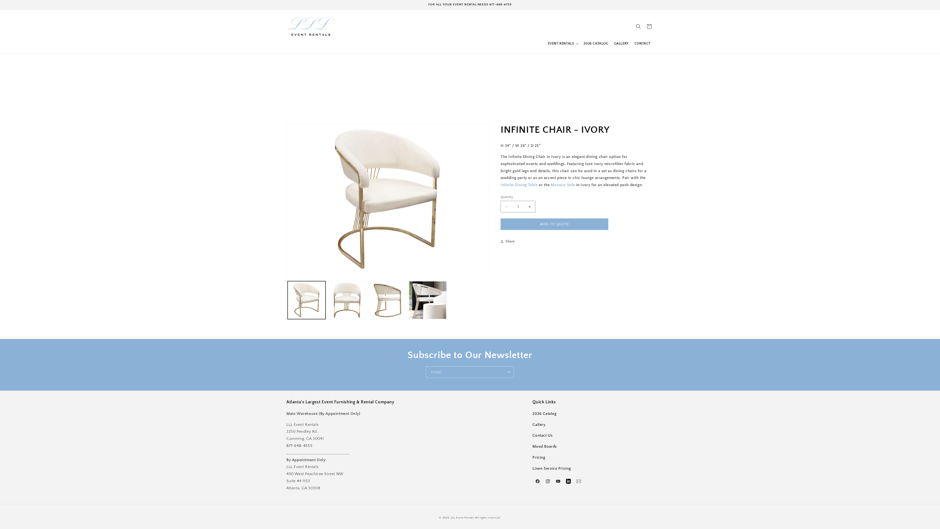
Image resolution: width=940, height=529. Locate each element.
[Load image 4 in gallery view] (428, 300)
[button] (563, 43)
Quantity (507, 197)
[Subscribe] (508, 372)
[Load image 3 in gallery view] (387, 300)
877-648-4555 (299, 446)
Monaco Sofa (563, 185)
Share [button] (510, 241)
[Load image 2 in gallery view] (347, 300)
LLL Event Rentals (462, 517)
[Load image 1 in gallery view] (307, 300)
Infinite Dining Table (519, 185)
